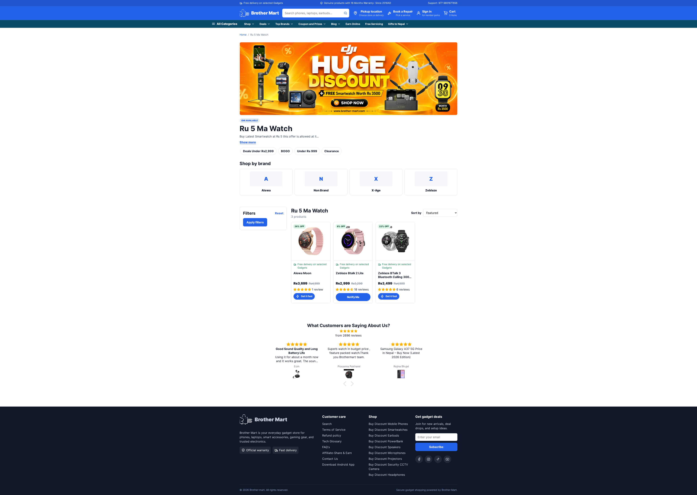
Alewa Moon (302, 273)
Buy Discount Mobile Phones (388, 424)
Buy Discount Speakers (384, 447)
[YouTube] (447, 459)
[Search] (345, 13)
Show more (248, 142)
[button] (345, 383)
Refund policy (331, 435)
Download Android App (338, 464)
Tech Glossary (332, 441)
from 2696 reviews (348, 335)
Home (243, 34)
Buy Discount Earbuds (384, 435)
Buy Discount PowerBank (386, 441)
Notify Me (353, 297)
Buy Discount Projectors (385, 458)
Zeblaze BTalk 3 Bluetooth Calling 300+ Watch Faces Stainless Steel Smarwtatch (394, 275)
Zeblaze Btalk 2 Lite (350, 273)
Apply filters (255, 222)
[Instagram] (428, 459)
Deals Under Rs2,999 (258, 151)
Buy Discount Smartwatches (388, 429)
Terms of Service (333, 429)
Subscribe (436, 447)
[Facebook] (419, 459)
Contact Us (330, 458)
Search (327, 424)
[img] (348, 331)
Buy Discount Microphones (387, 453)
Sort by (416, 213)
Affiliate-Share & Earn (337, 453)
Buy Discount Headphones (387, 474)
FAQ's (326, 447)
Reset (279, 213)
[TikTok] (438, 459)
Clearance (331, 151)
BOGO (285, 151)
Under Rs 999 (307, 151)
